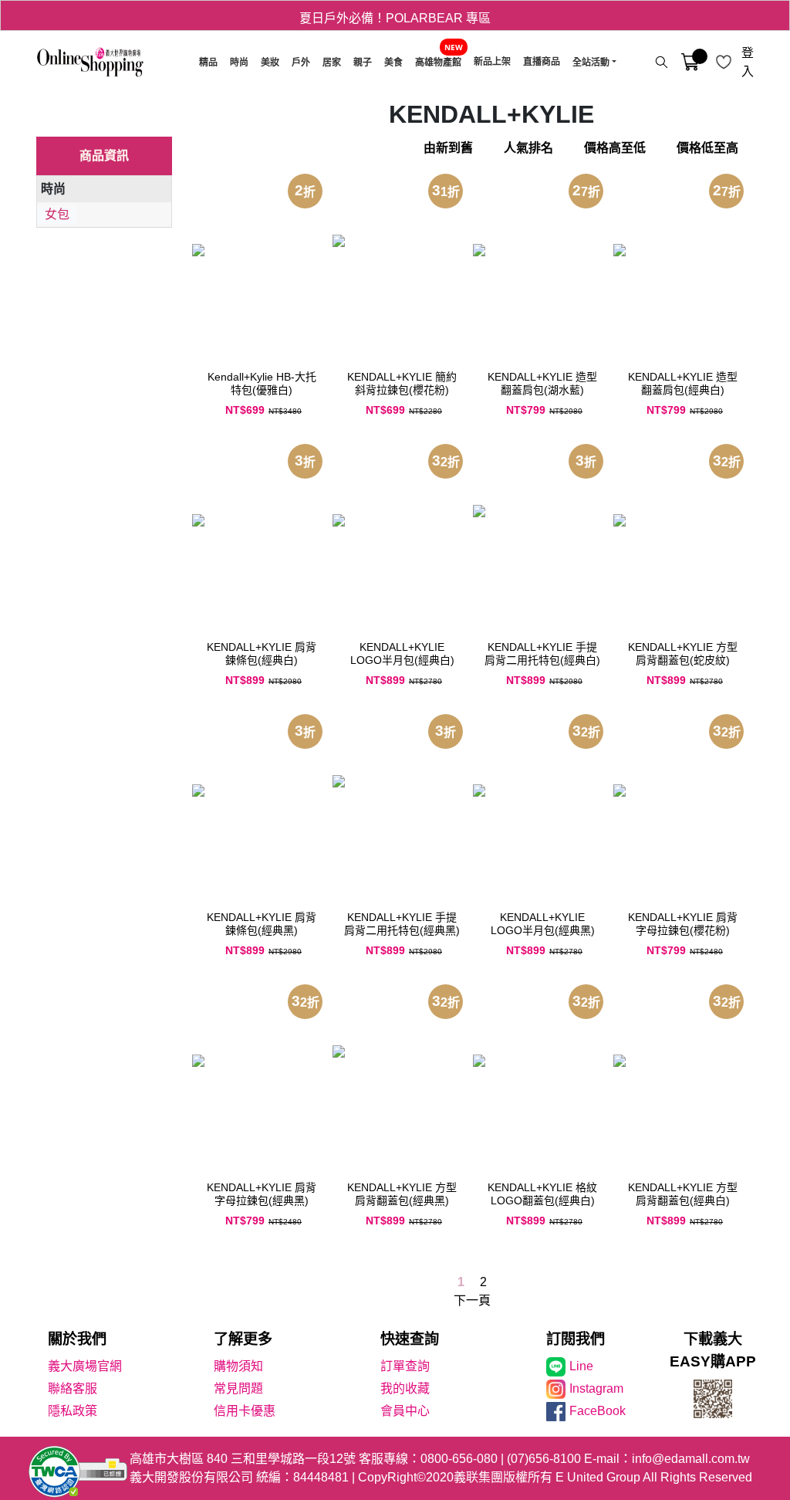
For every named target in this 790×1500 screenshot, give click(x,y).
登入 (747, 62)
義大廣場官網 (85, 1366)
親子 (362, 62)
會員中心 (405, 1410)
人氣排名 (528, 147)
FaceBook (597, 1410)
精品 (208, 62)
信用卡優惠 (244, 1410)
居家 (331, 62)
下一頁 (472, 1300)
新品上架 (492, 62)
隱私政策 (72, 1410)
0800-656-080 (459, 1458)
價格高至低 (615, 147)
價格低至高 (707, 147)
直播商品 (541, 62)
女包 (57, 214)
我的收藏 (405, 1388)
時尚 (239, 62)
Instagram (596, 1388)
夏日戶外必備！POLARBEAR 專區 (395, 15)
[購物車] (690, 62)
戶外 (301, 62)
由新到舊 (448, 147)
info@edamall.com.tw (691, 1458)
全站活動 (590, 62)
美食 (393, 62)
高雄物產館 (438, 62)
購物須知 (238, 1366)
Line (581, 1366)
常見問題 (238, 1388)
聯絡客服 (72, 1388)
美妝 (270, 62)
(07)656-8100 (544, 1458)
